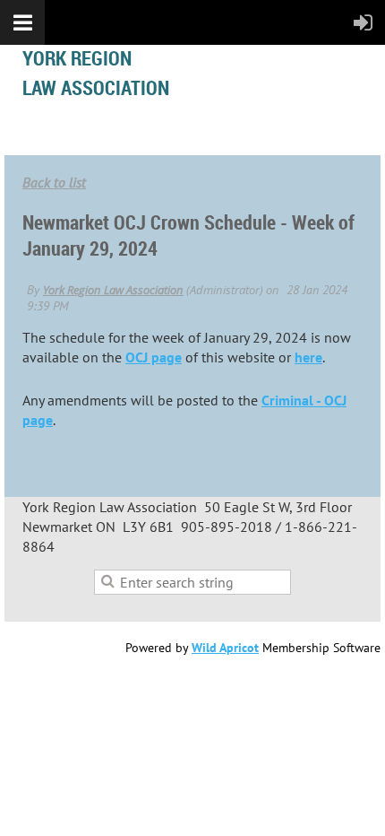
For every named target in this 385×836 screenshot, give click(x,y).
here (308, 357)
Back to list (54, 182)
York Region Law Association (113, 290)
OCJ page (153, 357)
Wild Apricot (225, 648)
